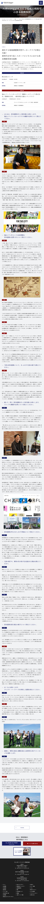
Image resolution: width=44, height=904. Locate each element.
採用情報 (4, 894)
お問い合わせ (32, 894)
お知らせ (31, 884)
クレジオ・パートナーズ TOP (7, 19)
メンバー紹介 (5, 891)
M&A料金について (20, 891)
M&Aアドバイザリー (20, 884)
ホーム (4, 884)
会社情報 (4, 886)
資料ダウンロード (33, 889)
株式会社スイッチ (7, 77)
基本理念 (4, 889)
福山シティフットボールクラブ (11, 94)
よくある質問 (32, 891)
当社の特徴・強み (6, 893)
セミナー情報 (32, 886)
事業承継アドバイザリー (21, 886)
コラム (31, 888)
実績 (15, 19)
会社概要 (4, 888)
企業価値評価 (19, 888)
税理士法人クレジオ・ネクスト (8, 896)
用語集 (18, 893)
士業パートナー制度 (20, 894)
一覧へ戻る (22, 827)
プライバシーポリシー (34, 893)
